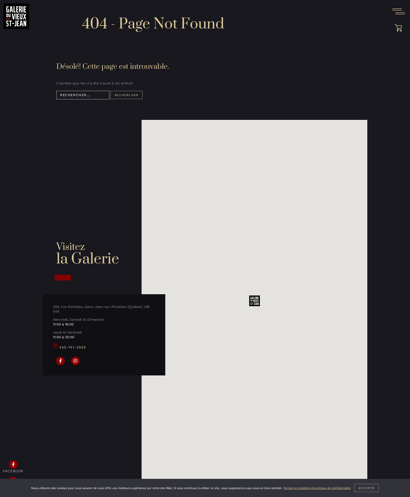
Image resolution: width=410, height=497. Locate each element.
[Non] (405, 488)
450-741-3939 (72, 347)
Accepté (366, 488)
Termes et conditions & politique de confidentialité (317, 488)
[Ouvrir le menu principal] (398, 11)
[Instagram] (75, 360)
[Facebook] (60, 360)
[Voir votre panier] (400, 28)
